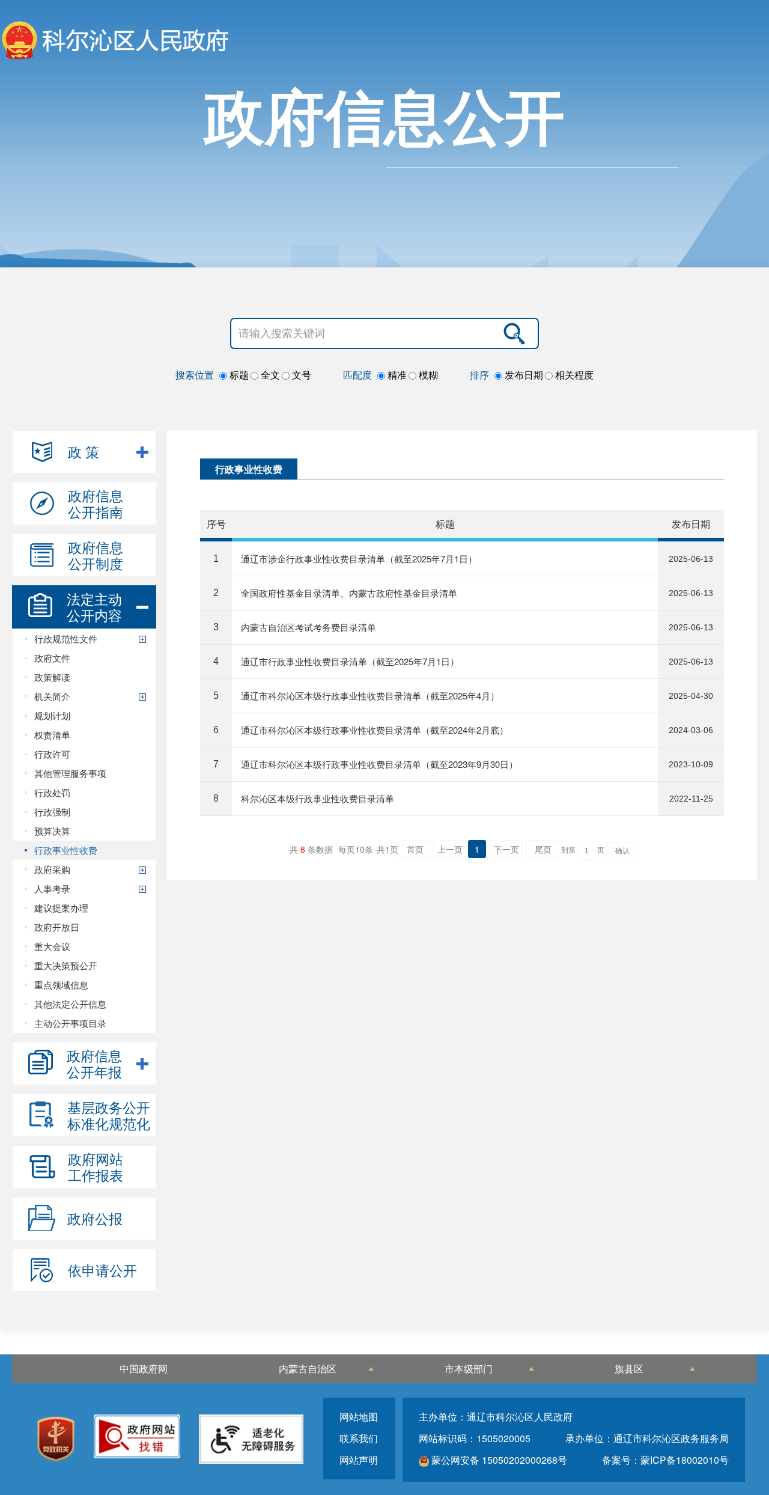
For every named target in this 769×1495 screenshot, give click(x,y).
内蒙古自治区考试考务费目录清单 (308, 627)
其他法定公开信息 (70, 1003)
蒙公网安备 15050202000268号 (498, 1460)
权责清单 (52, 734)
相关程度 (573, 375)
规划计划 (52, 715)
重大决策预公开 (65, 965)
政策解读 (52, 677)
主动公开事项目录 (70, 1023)
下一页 (506, 849)
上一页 (450, 849)
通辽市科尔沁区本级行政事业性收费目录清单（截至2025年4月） (370, 695)
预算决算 (52, 830)
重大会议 (52, 946)
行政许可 (52, 754)
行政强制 (52, 811)
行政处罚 (52, 792)
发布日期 (522, 375)
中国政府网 (144, 1368)
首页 (415, 849)
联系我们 (358, 1438)
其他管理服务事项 (70, 773)
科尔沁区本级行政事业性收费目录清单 (317, 798)
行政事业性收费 (65, 850)
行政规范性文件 (65, 638)
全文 (269, 375)
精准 (396, 375)
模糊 (427, 375)
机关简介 (52, 696)
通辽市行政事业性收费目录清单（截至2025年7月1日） (350, 661)
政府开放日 (56, 927)
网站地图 (358, 1416)
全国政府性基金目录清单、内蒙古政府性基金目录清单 (349, 592)
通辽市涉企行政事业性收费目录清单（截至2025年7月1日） (359, 558)
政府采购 (52, 869)
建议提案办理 (61, 907)
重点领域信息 (61, 984)
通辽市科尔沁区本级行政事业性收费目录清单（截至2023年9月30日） (379, 764)
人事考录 (52, 888)
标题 (238, 375)
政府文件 (52, 657)
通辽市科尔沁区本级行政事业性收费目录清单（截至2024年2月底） (374, 729)
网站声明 (358, 1460)
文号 (300, 375)
